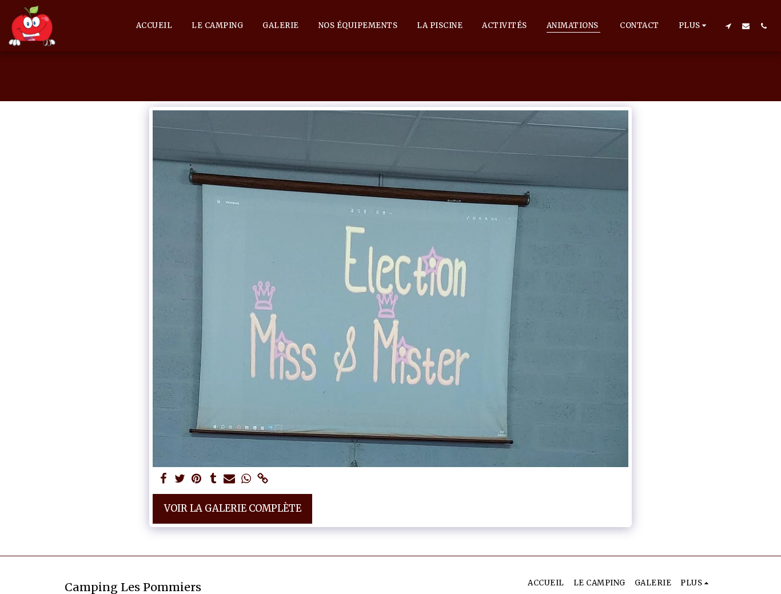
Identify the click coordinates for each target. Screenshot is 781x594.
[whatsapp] (246, 479)
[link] (263, 479)
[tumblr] (213, 479)
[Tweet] (180, 479)
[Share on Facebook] (164, 479)
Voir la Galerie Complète (232, 509)
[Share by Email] (230, 479)
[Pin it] (196, 479)
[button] (728, 26)
